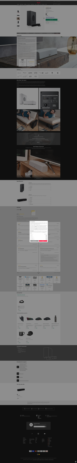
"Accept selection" (32, 230)
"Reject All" (36, 226)
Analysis (31, 235)
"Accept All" (36, 228)
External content (32, 239)
